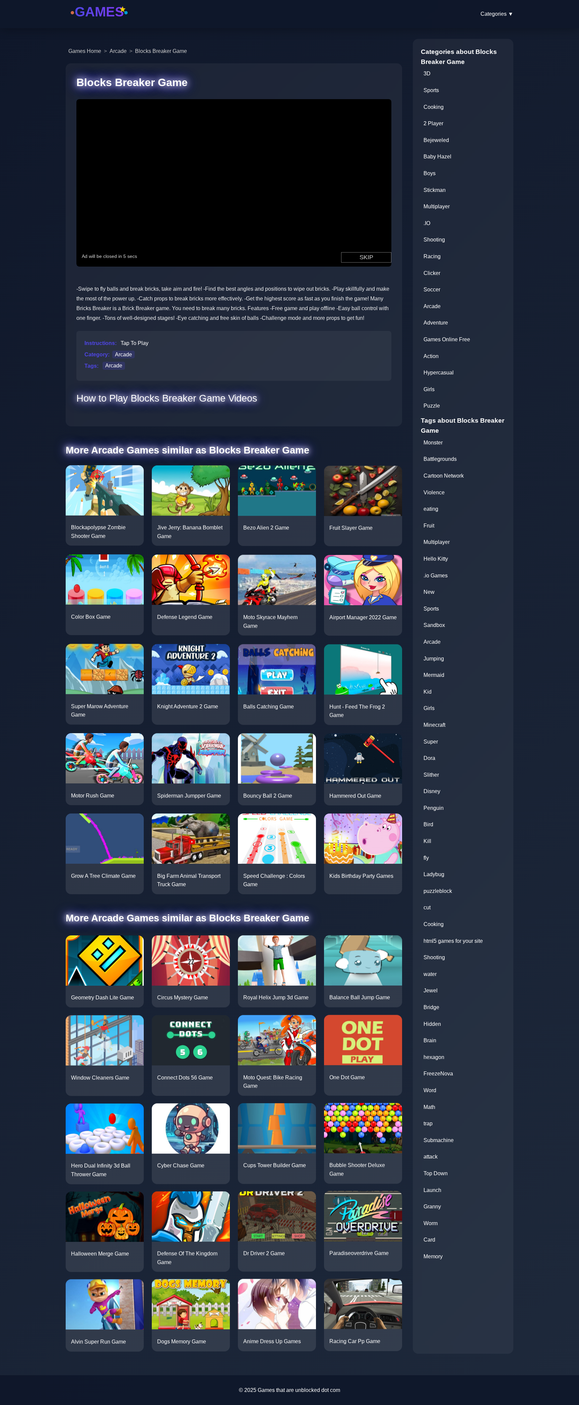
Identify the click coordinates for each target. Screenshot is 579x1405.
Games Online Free (447, 339)
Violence (434, 492)
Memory (433, 1256)
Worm (431, 1223)
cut (427, 907)
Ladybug (434, 874)
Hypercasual (439, 372)
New (429, 592)
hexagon (434, 1057)
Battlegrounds (440, 459)
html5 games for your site (453, 941)
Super (431, 742)
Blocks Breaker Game (161, 51)
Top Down (436, 1173)
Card (429, 1240)
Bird (428, 824)
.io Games (436, 575)
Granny (432, 1206)
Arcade (118, 51)
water (430, 974)
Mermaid (434, 675)
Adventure (436, 323)
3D (427, 73)
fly (426, 858)
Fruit (429, 526)
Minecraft (434, 725)
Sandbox (434, 625)
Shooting (434, 239)
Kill (427, 841)
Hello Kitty (436, 559)
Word (430, 1090)
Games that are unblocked (289, 1390)
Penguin (434, 808)
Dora (429, 758)
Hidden (432, 1024)
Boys (430, 173)
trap (428, 1123)
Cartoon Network (444, 476)
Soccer (432, 289)
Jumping (434, 658)
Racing (432, 256)
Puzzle (432, 406)
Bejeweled (436, 140)
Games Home (84, 51)
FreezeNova (438, 1073)
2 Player (433, 123)
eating (431, 509)
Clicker (432, 273)
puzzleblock (438, 891)
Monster (433, 442)
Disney (432, 791)
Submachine (439, 1140)
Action (431, 356)
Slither (431, 775)
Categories (496, 14)
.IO (427, 223)
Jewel (431, 990)
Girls (429, 389)
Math (429, 1107)
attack (431, 1157)
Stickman (435, 190)
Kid (428, 692)
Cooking (434, 107)
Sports (431, 90)
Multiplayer (437, 206)
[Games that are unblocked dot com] (99, 21)
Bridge (431, 1007)
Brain (430, 1040)
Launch (432, 1190)
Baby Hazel (437, 156)
